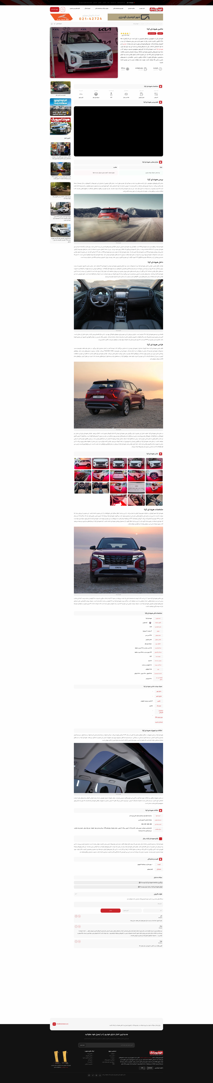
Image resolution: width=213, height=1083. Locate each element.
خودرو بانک (160, 24)
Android (150, 1068)
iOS (142, 1068)
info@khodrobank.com (62, 1024)
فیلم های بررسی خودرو (75, 8)
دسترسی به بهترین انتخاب (146, 1058)
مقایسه (160, 33)
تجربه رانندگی (87, 8)
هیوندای (142, 24)
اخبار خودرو (142, 8)
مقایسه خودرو (131, 8)
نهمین (62, 1067)
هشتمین (66, 1067)
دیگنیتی (99, 2)
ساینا (108, 2)
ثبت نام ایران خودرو (121, 2)
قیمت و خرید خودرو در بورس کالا (85, 2)
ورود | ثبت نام (54, 9)
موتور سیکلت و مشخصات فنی (101, 8)
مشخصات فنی (152, 33)
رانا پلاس (104, 2)
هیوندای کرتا (160, 49)
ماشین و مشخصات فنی (150, 24)
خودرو (124, 44)
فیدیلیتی (95, 2)
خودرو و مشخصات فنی (118, 8)
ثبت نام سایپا (113, 2)
